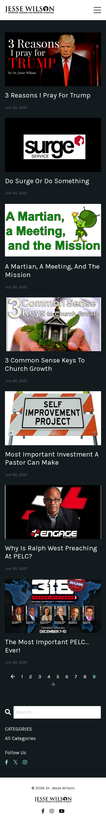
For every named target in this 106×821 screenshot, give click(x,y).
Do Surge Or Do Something (47, 181)
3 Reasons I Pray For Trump (47, 95)
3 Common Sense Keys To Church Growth (45, 364)
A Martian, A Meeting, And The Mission (52, 270)
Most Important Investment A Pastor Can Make (52, 458)
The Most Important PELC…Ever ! (47, 646)
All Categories (20, 738)
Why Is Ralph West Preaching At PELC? (51, 552)
